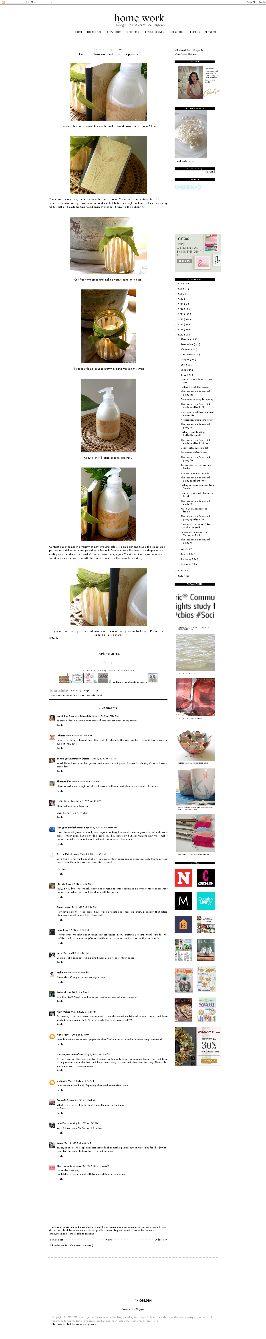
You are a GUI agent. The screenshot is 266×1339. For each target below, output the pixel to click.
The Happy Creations (69, 1166)
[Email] (188, 189)
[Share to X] (59, 690)
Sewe (59, 930)
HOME (79, 32)
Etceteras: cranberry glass (190, 718)
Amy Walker (63, 1012)
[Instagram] (182, 189)
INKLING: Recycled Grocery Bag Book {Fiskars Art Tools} (193, 628)
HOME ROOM (94, 32)
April (184, 549)
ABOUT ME (210, 32)
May (184, 375)
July (183, 365)
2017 (181, 309)
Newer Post (56, 1240)
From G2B (62, 1100)
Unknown (62, 1081)
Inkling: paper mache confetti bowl (193, 763)
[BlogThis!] (55, 690)
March (185, 554)
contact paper (65, 695)
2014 (181, 324)
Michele (61, 884)
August (185, 360)
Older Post (161, 1240)
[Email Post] (96, 690)
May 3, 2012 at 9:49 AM (104, 759)
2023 (181, 284)
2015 (181, 319)
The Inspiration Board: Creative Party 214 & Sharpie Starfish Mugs (195, 808)
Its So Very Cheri (66, 801)
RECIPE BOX (132, 32)
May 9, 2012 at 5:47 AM (81, 1081)
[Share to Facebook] (62, 690)
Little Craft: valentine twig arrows (193, 854)
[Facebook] (177, 189)
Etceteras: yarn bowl (187, 674)
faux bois (90, 695)
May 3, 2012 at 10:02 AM (85, 782)
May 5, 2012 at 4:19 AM (79, 884)
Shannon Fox (64, 782)
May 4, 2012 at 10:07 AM (103, 828)
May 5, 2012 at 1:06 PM (76, 930)
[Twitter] (199, 189)
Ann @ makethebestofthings (73, 828)
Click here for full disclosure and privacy (73, 1324)
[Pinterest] (193, 189)
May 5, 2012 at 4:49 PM (76, 953)
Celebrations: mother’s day (196, 473)
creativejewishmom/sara (70, 1054)
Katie (60, 992)
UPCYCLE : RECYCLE (154, 32)
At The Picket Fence (68, 854)
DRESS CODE (177, 32)
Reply (60, 725)
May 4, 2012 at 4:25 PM (93, 854)
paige (60, 1143)
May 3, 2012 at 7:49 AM (79, 736)
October (186, 349)
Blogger (139, 1309)
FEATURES (194, 32)
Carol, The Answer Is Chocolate (74, 716)
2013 (181, 330)
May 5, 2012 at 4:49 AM (84, 907)
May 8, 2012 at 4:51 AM (76, 992)
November (187, 344)
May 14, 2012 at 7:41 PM (86, 1123)
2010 (181, 576)
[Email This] (51, 690)
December (187, 339)
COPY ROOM (114, 32)
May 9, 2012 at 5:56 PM (82, 1100)
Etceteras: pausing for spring (197, 399)
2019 (181, 299)
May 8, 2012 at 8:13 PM (76, 1035)
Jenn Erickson (64, 1123)
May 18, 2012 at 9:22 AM (77, 1143)
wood (99, 695)
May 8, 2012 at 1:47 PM (83, 1012)
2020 (181, 294)
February (186, 559)
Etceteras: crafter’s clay (194, 453)
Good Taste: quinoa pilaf (194, 448)
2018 (181, 304)
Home (109, 1240)
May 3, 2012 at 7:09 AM (105, 716)
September (187, 354)
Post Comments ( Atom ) (78, 1246)
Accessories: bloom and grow (197, 420)
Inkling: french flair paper (195, 387)
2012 (181, 335)
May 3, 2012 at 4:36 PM (89, 801)
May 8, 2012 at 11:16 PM (97, 1054)
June (184, 370)
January (186, 564)
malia (60, 973)
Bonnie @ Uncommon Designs (74, 759)
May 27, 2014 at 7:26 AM (95, 1166)
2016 (181, 314)
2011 (180, 571)
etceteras (79, 695)
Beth (59, 953)
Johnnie (61, 736)
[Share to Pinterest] (66, 690)
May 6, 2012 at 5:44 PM (77, 973)
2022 (181, 289)
